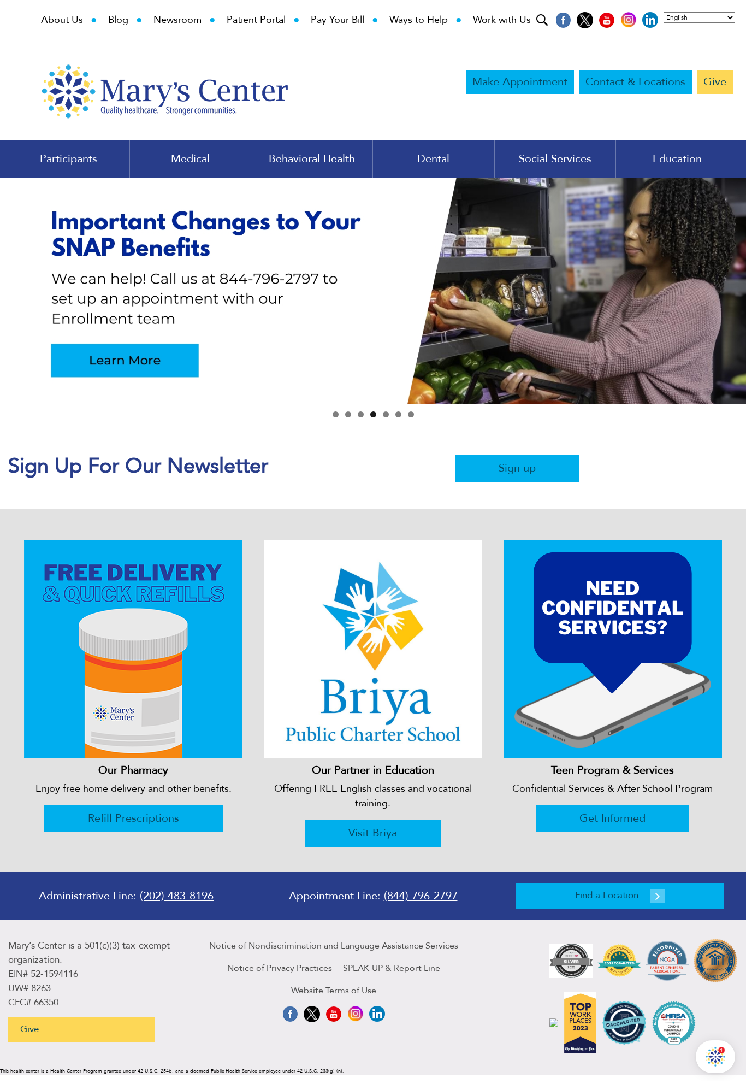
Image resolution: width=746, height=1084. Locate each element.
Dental (433, 159)
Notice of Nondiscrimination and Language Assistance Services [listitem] (333, 946)
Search (543, 19)
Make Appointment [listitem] (519, 81)
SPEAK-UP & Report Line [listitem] (391, 968)
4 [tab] (373, 414)
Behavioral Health (312, 159)
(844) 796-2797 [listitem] (421, 895)
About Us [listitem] (69, 20)
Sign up (517, 468)
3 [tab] (361, 414)
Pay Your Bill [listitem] (344, 20)
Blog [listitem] (125, 20)
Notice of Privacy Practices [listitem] (279, 968)
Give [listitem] (714, 81)
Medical (190, 159)
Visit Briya (372, 833)
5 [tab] (386, 414)
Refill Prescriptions (133, 818)
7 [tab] (411, 414)
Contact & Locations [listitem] (635, 81)
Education (677, 159)
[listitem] (563, 20)
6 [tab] (398, 414)
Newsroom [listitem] (184, 20)
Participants (68, 159)
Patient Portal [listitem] (263, 20)
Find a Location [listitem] (606, 895)
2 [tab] (348, 414)
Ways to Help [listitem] (425, 20)
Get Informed (612, 818)
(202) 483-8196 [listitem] (177, 895)
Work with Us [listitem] (502, 20)
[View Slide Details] (373, 291)
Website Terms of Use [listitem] (333, 991)
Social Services (555, 159)
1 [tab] (336, 414)
